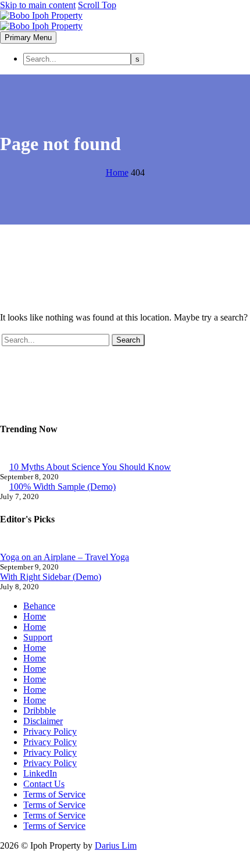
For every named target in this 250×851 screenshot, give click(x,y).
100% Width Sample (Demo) (62, 487)
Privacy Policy (50, 731)
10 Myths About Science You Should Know (90, 467)
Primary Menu (28, 37)
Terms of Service (54, 794)
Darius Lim (116, 845)
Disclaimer (43, 721)
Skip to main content (38, 5)
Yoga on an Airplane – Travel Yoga (64, 557)
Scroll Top (97, 5)
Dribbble (39, 710)
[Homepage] (41, 20)
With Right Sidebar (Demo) (50, 577)
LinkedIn (40, 773)
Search (128, 340)
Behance (39, 606)
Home (34, 616)
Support (37, 637)
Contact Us (44, 784)
